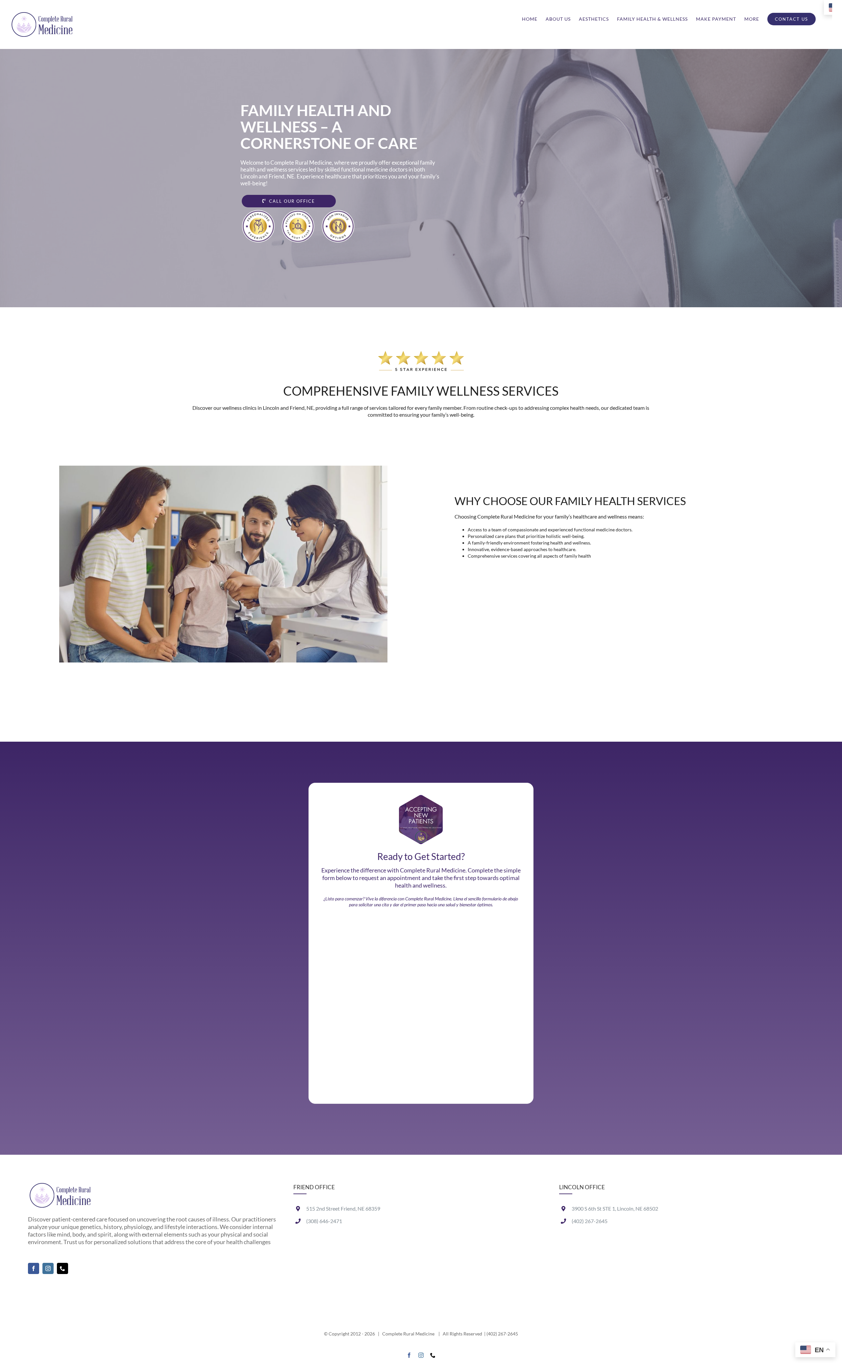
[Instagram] (48, 1268)
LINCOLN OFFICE (582, 1187)
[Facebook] (33, 1268)
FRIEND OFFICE (314, 1187)
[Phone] (62, 1268)
